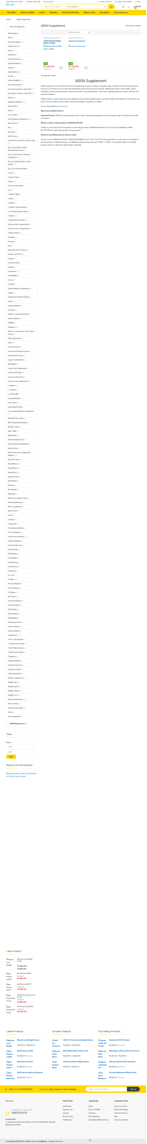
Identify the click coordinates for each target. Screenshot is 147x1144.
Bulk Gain (12, 132)
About (90, 1106)
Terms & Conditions (121, 1120)
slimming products (15, 622)
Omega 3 (12, 519)
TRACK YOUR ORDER (124, 2)
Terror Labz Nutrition (16, 639)
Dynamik (12, 241)
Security (66, 1113)
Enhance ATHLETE (16, 254)
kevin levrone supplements (19, 381)
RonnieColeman (15, 605)
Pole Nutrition (14, 558)
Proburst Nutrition (15, 584)
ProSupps (13, 592)
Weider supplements (16, 678)
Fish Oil (12, 280)
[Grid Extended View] (47, 32)
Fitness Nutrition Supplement (20, 288)
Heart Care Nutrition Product (19, 351)
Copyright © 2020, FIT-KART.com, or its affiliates (27, 1141)
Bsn (10, 128)
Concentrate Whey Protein (19, 211)
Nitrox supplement (16, 507)
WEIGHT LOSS (89, 12)
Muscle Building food (17, 440)
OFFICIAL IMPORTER (33, 2)
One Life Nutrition (15, 532)
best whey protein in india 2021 (21, 89)
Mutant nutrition (14, 477)
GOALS (42, 12)
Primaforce (13, 571)
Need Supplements (16, 502)
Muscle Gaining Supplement (19, 444)
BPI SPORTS (13, 123)
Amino (11, 50)
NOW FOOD (13, 511)
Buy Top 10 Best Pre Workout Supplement (19, 155)
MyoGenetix (13, 489)
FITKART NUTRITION (96, 139)
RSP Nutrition (14, 609)
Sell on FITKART (94, 1109)
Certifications (67, 1120)
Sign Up (133, 1089)
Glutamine (13, 327)
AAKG (11, 38)
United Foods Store (16, 665)
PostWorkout (14, 562)
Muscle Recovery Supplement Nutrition (19, 453)
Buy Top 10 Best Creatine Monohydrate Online (17, 148)
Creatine (12, 216)
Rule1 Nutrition (14, 614)
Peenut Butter (14, 549)
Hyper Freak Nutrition (17, 360)
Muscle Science (15, 459)
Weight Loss (14, 695)
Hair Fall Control (15, 347)
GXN (11, 343)
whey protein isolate (17, 708)
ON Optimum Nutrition (17, 528)
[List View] (50, 32)
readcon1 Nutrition (16, 601)
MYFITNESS (13, 481)
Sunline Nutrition (15, 631)
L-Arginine (13, 385)
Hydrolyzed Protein (16, 355)
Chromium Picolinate (16, 186)
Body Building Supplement (20, 119)
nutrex (11, 515)
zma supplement (15, 716)
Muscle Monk (14, 448)
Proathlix (12, 579)
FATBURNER (14, 276)
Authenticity (67, 1106)
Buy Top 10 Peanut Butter (18, 169)
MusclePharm (14, 468)
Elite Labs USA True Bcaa (18, 250)
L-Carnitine (13, 390)
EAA (10, 246)
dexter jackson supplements (19, 224)
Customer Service (120, 1113)
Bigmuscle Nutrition (16, 102)
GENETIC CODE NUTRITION (19, 314)
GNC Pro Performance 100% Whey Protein (21, 332)
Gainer (12, 301)
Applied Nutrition (15, 63)
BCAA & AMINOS (15, 80)
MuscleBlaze (14, 464)
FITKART (12, 284)
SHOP (139, 2)
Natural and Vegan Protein (18, 498)
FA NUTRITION (14, 263)
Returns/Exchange (121, 1109)
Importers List (68, 1109)
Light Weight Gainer (16, 407)
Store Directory (94, 1116)
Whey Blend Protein (17, 699)
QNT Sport (13, 597)
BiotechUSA (13, 106)
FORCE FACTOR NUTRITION (19, 297)
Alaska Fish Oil (14, 46)
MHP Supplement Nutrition (18, 423)
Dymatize (12, 237)
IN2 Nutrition (13, 364)
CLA (10, 190)
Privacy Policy (68, 1116)
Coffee (11, 199)
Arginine (12, 68)
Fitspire (11, 293)
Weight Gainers (15, 691)
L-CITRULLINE (14, 394)
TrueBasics (13, 656)
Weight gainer (14, 686)
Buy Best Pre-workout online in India (21, 141)
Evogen (12, 259)
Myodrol (12, 485)
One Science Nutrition (17, 537)
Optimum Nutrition (15, 541)
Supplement (14, 635)
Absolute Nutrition (16, 42)
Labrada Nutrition (15, 398)
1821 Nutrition (14, 33)
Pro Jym (12, 575)
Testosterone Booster (17, 644)
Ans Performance (15, 59)
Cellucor (12, 181)
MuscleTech (14, 472)
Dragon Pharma (15, 233)
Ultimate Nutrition (15, 661)
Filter (11, 757)
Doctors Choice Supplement (20, 228)
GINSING (12, 323)
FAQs (116, 1116)
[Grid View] (44, 32)
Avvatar (12, 76)
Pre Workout (14, 567)
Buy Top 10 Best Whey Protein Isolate (19, 163)
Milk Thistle (13, 431)
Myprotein (13, 494)
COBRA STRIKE (14, 194)
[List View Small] (54, 32)
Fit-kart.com (63, 106)
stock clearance (15, 626)
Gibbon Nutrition (15, 318)
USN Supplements (15, 674)
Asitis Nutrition (14, 72)
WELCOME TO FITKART (14, 2)
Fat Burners (14, 271)
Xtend (11, 712)
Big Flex (12, 98)
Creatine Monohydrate (18, 220)
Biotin (11, 110)
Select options (61, 68)
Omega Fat (13, 524)
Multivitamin (13, 435)
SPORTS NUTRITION (70, 12)
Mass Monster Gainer (17, 418)
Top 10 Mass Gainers (17, 648)
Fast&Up (12, 267)
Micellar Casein (14, 427)
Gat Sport (12, 310)
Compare (91, 1113)
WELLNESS (104, 12)
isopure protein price (17, 377)
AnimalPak (12, 55)
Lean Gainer (14, 403)
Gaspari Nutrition (15, 306)
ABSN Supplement (50, 38)
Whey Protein (14, 704)
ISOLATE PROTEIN (16, 373)
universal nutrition (15, 669)
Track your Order (120, 1106)
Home (8, 19)
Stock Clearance (121, 12)
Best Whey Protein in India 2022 (21, 93)
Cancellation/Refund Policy (98, 1120)
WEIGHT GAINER (27, 12)
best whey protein (16, 85)
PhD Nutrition (14, 554)
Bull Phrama (13, 136)
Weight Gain (14, 682)
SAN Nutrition (14, 618)
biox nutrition (14, 115)
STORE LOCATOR (105, 2)
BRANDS (53, 12)
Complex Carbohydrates (18, 207)
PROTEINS (11, 12)
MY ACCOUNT (49, 2)
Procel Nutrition (15, 588)
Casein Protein (14, 177)
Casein (11, 173)
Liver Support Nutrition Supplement (21, 412)
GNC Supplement (15, 338)
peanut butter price (16, 545)
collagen (12, 203)
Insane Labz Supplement (18, 368)
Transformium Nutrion (17, 652)
